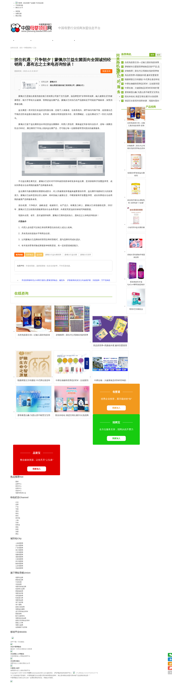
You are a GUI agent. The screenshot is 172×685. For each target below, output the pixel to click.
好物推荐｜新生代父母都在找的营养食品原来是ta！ (140, 71)
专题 (17, 509)
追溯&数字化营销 (21, 627)
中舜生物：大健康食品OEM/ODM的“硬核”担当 (140, 88)
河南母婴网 (19, 568)
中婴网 (29, 673)
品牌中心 (18, 484)
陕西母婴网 (19, 563)
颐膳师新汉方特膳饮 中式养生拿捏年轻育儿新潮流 (140, 79)
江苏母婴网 (19, 552)
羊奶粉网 (18, 584)
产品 (17, 507)
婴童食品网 (19, 580)
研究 (17, 516)
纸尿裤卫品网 (20, 589)
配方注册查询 (20, 616)
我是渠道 (65, 40)
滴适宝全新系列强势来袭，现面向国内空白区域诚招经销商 (140, 101)
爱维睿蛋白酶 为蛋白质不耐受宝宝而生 (141, 92)
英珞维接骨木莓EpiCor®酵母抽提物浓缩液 (136, 284)
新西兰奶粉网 (20, 607)
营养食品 (29, 255)
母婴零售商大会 (20, 493)
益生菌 (39, 255)
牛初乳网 (18, 582)
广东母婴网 (19, 548)
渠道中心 (18, 491)
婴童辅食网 (19, 591)
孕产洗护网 (19, 602)
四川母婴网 (19, 561)
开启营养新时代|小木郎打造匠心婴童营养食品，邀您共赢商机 (43, 280)
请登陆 (17, 11)
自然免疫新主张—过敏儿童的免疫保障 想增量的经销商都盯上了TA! (140, 62)
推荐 (152, 55)
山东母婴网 (19, 566)
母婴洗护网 (19, 593)
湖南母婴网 (19, 557)
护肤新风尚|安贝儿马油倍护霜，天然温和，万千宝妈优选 (88, 280)
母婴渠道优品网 (20, 618)
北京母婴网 (19, 545)
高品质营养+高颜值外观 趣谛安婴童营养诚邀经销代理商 (140, 75)
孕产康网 (18, 605)
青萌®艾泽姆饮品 (136, 309)
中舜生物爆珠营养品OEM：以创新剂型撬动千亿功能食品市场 (140, 84)
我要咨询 (106, 71)
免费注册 (18, 13)
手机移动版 (19, 5)
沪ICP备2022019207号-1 (62, 673)
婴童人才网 (19, 623)
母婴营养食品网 (20, 586)
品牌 (17, 504)
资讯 (17, 511)
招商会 (17, 525)
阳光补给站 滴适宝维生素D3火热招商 (140, 96)
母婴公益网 (19, 625)
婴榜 (17, 481)
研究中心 (18, 486)
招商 (17, 529)
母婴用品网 (19, 600)
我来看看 (87, 40)
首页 (24, 40)
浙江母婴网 (19, 550)
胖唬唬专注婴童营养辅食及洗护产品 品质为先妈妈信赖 (140, 67)
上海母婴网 (19, 543)
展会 (17, 534)
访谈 (17, 522)
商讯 (17, 513)
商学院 (17, 518)
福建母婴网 (19, 554)
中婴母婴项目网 (31, 27)
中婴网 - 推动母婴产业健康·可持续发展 (30, 3)
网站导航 (18, 16)
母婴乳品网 (19, 577)
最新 (158, 55)
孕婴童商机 (28, 48)
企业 (17, 502)
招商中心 (18, 488)
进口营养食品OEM (21, 611)
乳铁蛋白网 (19, 598)
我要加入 (116, 408)
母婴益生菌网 (20, 609)
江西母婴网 (19, 559)
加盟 (17, 531)
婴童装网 (18, 614)
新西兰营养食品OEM (22, 620)
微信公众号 (19, 7)
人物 (17, 520)
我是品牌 (43, 40)
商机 (17, 527)
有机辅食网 (19, 595)
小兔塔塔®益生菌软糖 (136, 227)
